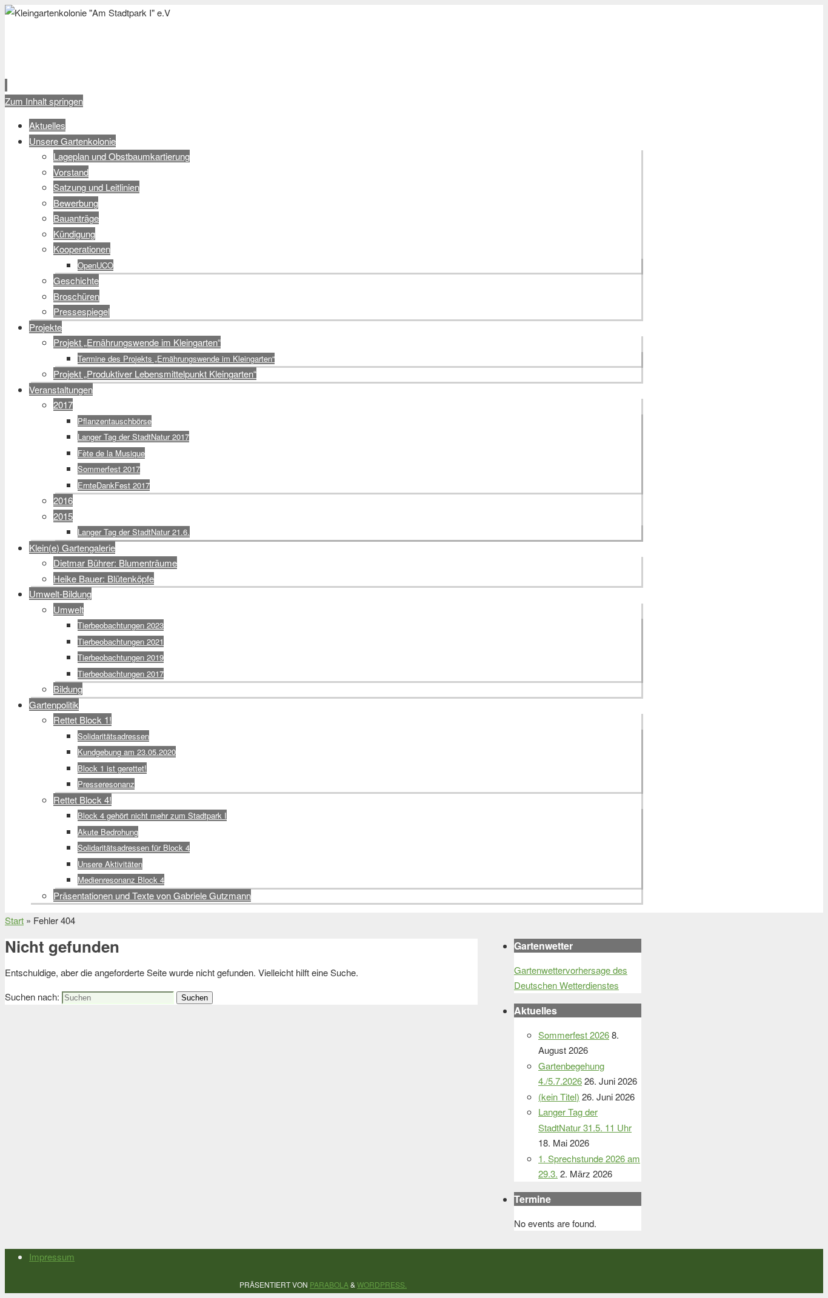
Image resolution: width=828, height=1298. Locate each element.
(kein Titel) (558, 1096)
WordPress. (382, 1284)
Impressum (52, 1256)
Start (14, 920)
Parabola (329, 1284)
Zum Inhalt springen (44, 101)
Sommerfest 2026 (573, 1034)
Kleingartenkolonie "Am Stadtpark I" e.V (215, 40)
